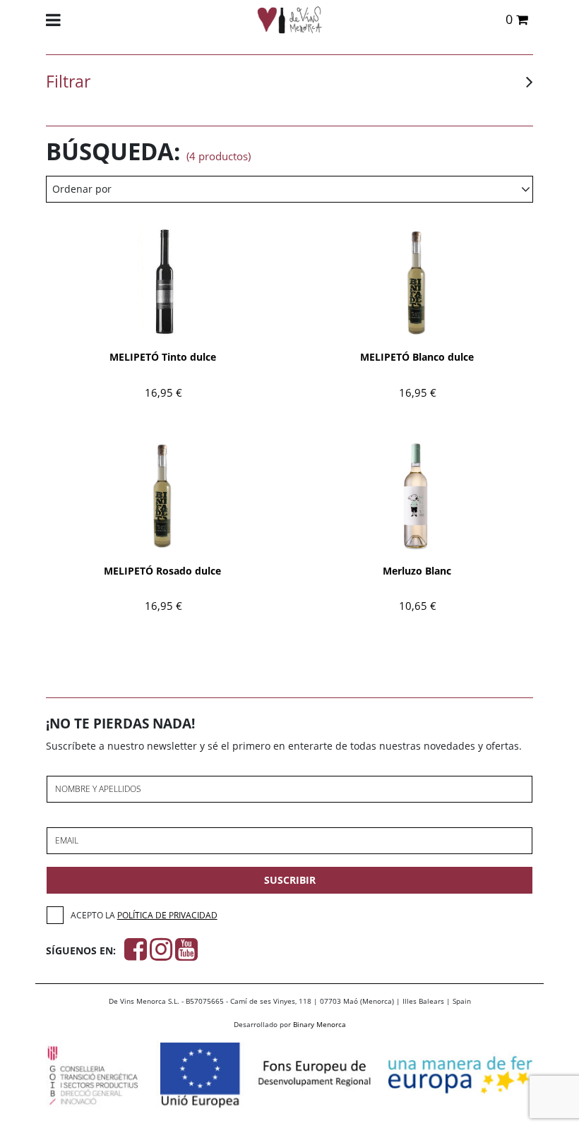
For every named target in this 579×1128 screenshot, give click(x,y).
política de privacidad (167, 915)
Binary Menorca (319, 1024)
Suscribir (290, 880)
